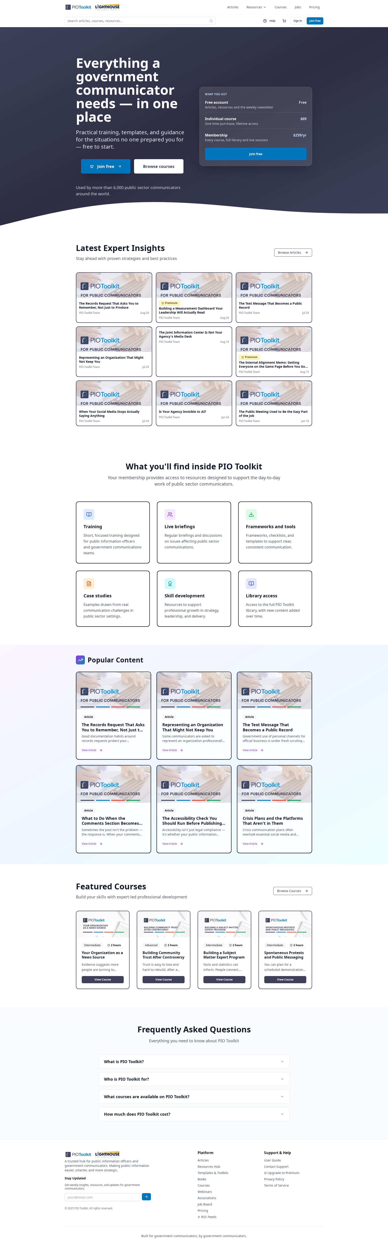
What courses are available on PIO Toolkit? (147, 1096)
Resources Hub (209, 1166)
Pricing (314, 7)
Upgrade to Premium (283, 1173)
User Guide (272, 1160)
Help (272, 21)
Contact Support (276, 1166)
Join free (315, 21)
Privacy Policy (274, 1179)
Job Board (205, 1204)
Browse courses (158, 166)
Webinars (205, 1192)
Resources (254, 7)
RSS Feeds (208, 1217)
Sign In (297, 21)
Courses (281, 7)
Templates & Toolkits (213, 1173)
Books (202, 1179)
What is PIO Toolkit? (124, 1061)
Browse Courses (289, 891)
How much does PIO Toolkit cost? (137, 1114)
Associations (207, 1198)
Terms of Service (276, 1185)
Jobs (298, 7)
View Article (89, 750)
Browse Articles (289, 252)
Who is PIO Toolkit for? (126, 1079)
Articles (232, 7)
